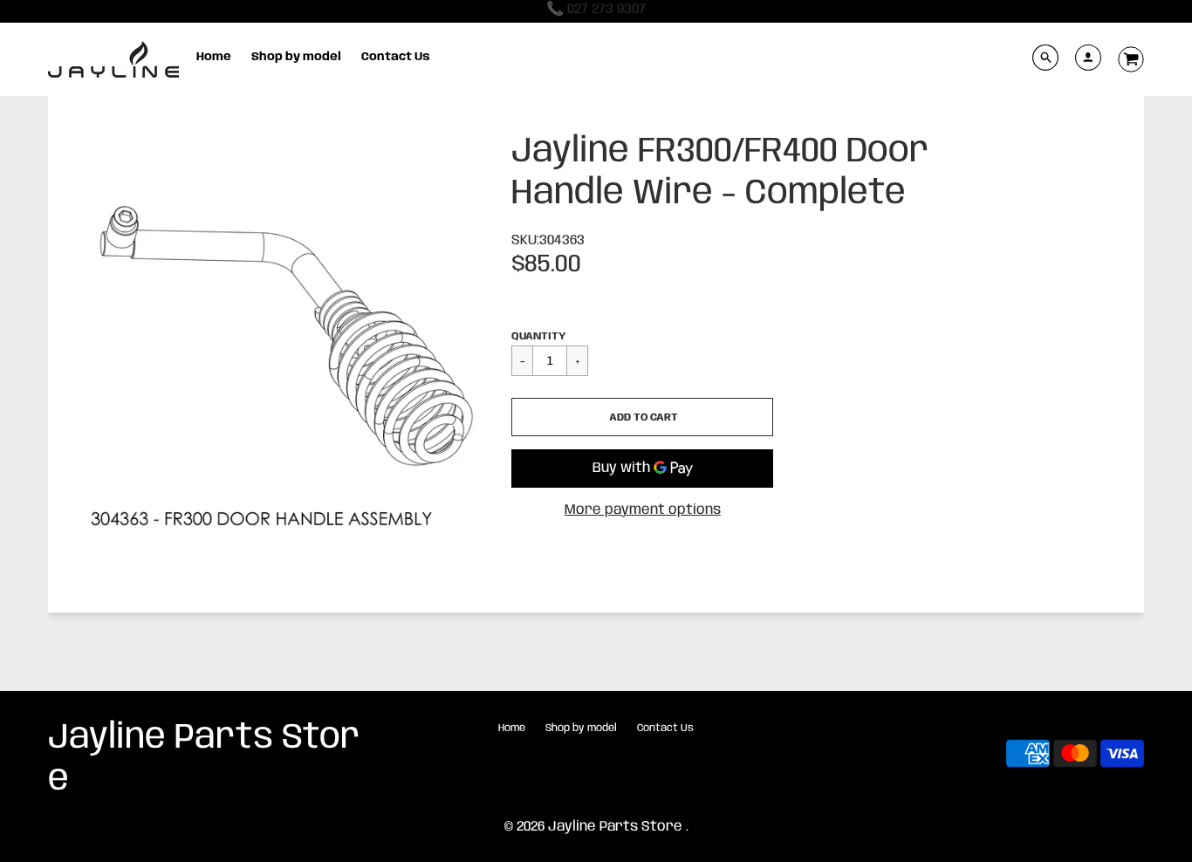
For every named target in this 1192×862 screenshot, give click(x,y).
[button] (642, 417)
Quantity (538, 336)
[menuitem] (214, 57)
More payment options (643, 510)
